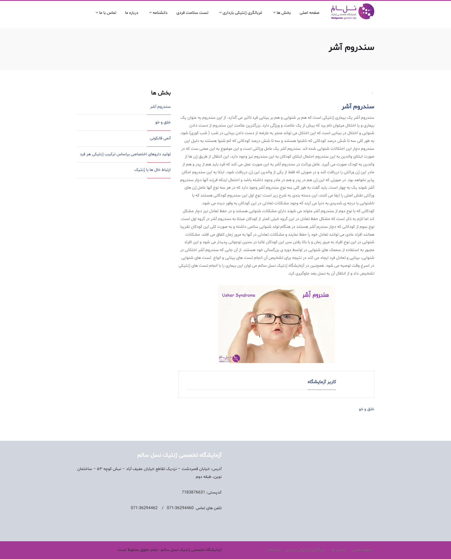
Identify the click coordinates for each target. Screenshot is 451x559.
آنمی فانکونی (160, 138)
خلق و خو (366, 409)
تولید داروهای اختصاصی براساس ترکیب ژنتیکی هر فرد (125, 154)
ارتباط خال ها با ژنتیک (152, 170)
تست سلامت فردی (192, 13)
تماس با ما (107, 13)
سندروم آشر (358, 106)
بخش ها (283, 13)
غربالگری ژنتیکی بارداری (242, 13)
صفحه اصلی (309, 13)
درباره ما (131, 13)
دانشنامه (160, 13)
